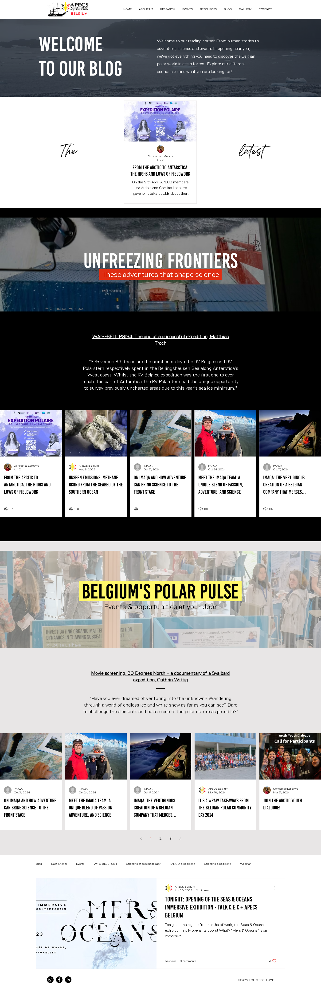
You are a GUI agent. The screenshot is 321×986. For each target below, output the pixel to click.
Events (80, 863)
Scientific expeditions (217, 863)
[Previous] (25, 359)
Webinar (245, 863)
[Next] (296, 359)
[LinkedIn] (68, 979)
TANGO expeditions (182, 863)
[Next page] (180, 525)
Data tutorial (59, 863)
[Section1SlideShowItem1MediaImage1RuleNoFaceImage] (161, 395)
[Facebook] (59, 979)
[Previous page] (141, 525)
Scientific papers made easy (143, 863)
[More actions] (275, 888)
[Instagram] (50, 979)
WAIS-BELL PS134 (105, 863)
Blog (39, 863)
